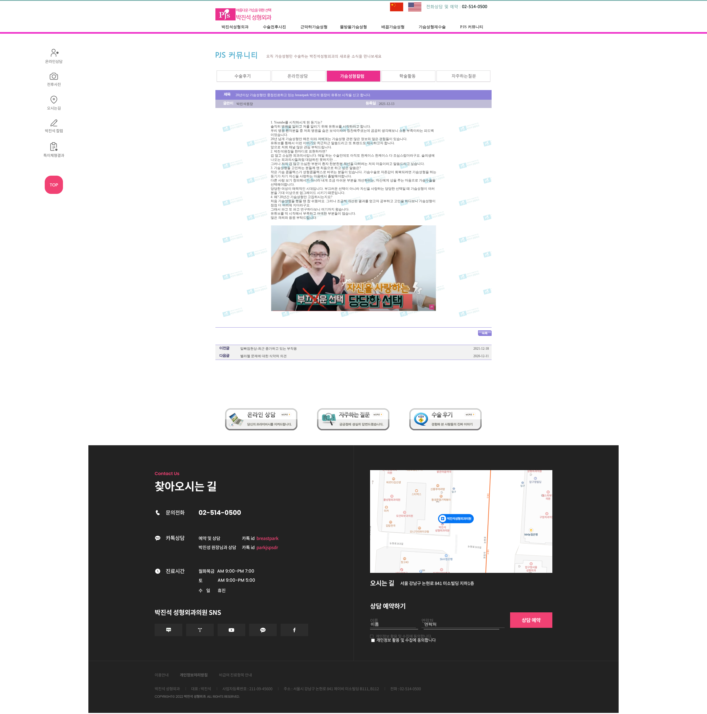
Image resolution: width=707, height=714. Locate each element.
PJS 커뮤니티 (471, 27)
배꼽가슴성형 (393, 27)
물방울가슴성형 (353, 27)
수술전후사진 (274, 27)
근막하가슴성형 (314, 27)
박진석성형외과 (235, 27)
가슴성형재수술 (432, 27)
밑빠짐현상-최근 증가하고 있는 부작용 (268, 349)
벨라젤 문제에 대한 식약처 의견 (263, 356)
